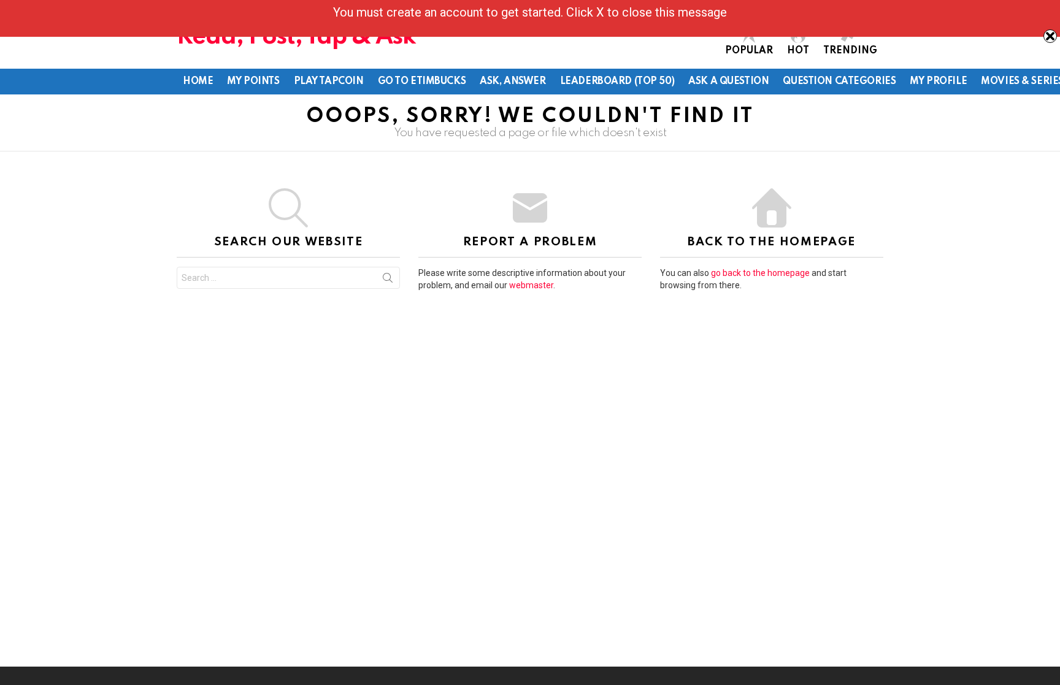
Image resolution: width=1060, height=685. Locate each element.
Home (198, 81)
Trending (850, 51)
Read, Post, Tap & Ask (296, 37)
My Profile (938, 81)
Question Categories (839, 81)
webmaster (531, 285)
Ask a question (728, 81)
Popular (749, 51)
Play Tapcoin (329, 81)
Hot (798, 51)
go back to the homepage (760, 273)
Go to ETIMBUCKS (422, 81)
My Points (253, 81)
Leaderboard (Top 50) (617, 81)
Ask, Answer (512, 81)
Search (387, 280)
